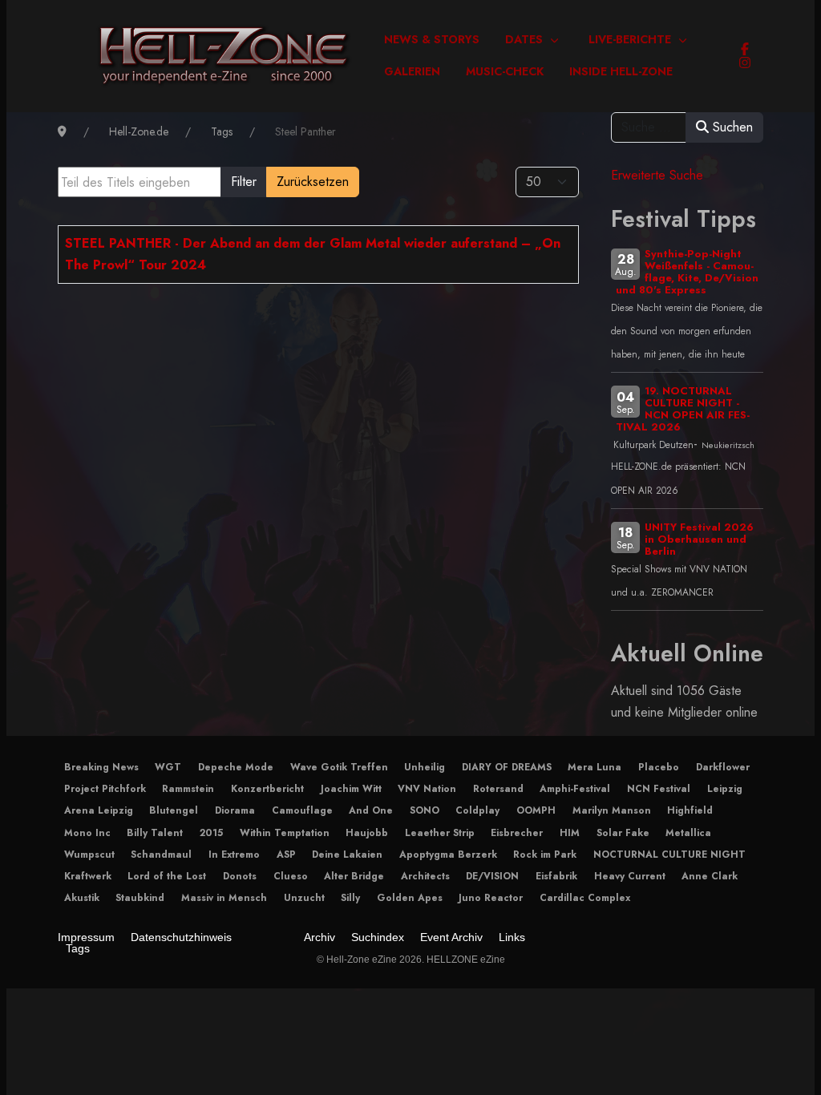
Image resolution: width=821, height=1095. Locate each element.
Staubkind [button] (139, 898)
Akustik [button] (81, 898)
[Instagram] (745, 63)
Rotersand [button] (498, 789)
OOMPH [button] (536, 810)
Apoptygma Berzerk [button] (448, 854)
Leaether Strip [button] (440, 833)
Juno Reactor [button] (491, 898)
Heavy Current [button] (629, 876)
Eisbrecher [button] (517, 833)
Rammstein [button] (188, 789)
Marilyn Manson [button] (611, 810)
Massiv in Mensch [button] (224, 898)
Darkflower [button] (723, 767)
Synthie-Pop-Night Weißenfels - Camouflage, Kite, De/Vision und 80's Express (687, 271)
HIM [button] (570, 833)
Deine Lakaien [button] (347, 854)
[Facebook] (745, 49)
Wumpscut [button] (89, 854)
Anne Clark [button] (709, 876)
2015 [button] (211, 833)
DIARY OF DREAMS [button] (507, 767)
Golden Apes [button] (410, 898)
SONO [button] (424, 810)
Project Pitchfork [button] (105, 789)
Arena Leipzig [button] (98, 810)
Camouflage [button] (302, 810)
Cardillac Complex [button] (585, 898)
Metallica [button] (688, 833)
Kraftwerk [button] (87, 876)
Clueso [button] (290, 876)
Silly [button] (350, 898)
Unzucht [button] (304, 898)
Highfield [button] (690, 810)
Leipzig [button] (724, 789)
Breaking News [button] (101, 767)
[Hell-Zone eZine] (224, 56)
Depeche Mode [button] (235, 767)
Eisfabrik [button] (556, 876)
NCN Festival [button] (658, 789)
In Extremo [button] (234, 854)
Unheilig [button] (424, 767)
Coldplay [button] (477, 810)
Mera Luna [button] (594, 767)
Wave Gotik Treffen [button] (339, 767)
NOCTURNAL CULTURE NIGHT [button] (669, 854)
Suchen (731, 127)
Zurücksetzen (313, 181)
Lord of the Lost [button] (166, 876)
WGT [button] (168, 767)
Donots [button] (240, 876)
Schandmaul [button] (161, 854)
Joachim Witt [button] (351, 789)
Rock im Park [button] (544, 854)
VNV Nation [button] (427, 789)
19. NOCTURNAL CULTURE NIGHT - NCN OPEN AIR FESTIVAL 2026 (683, 408)
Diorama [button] (235, 810)
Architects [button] (425, 876)
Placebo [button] (658, 767)
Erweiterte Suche (657, 175)
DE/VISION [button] (492, 876)
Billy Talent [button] (155, 833)
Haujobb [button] (367, 833)
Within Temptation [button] (285, 833)
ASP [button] (286, 854)
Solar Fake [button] (623, 833)
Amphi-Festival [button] (575, 789)
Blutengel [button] (173, 810)
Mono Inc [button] (87, 833)
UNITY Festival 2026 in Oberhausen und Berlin (699, 539)
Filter (244, 181)
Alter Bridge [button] (354, 876)
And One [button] (371, 810)
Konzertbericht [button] (267, 789)
